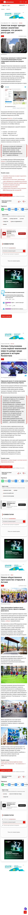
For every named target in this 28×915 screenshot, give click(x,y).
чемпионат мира (7, 490)
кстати (21, 23)
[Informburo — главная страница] (9, 2)
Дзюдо (15, 490)
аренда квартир (13, 218)
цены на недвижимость (16, 221)
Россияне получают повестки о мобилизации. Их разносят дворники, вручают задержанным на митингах (15, 184)
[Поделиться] (25, 912)
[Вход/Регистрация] (23, 2)
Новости (8, 9)
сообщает (7, 621)
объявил (3, 161)
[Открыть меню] (2, 2)
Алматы (5, 218)
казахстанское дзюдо (9, 496)
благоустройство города (16, 793)
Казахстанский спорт (9, 493)
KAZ (26, 1)
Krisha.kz (9, 118)
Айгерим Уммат (14, 23)
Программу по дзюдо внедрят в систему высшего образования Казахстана (14, 461)
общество (6, 221)
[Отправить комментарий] (24, 251)
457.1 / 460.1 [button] (6, 5)
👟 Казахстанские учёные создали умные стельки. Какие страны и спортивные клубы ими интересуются (14, 296)
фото (12, 574)
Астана (22, 218)
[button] (23, 5)
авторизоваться (12, 247)
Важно (5, 224)
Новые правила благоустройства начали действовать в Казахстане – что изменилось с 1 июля (13, 763)
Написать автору (23, 36)
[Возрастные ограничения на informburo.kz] (20, 2)
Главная (2, 9)
